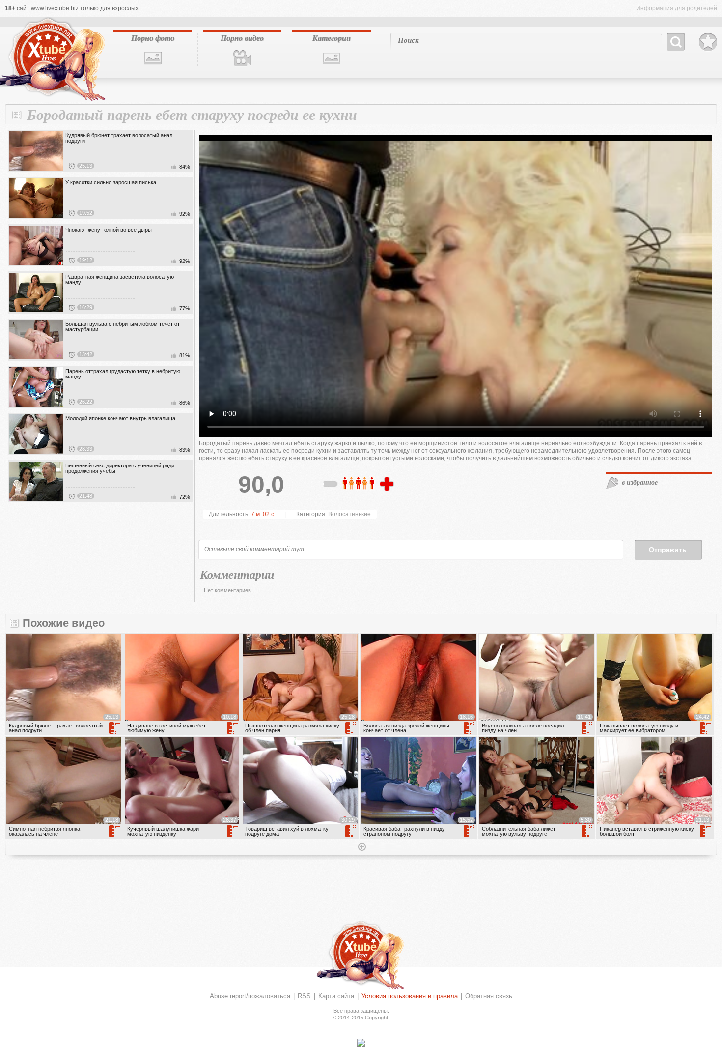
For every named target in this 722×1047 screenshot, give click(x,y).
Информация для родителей (676, 8)
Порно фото (152, 37)
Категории (331, 37)
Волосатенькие (349, 514)
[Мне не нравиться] (330, 485)
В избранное (708, 42)
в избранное (640, 482)
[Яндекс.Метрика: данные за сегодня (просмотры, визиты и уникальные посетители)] (361, 1043)
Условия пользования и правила (409, 996)
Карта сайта (336, 996)
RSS (304, 996)
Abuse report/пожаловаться (250, 996)
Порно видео (242, 37)
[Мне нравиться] (388, 484)
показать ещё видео (361, 848)
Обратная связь (488, 996)
